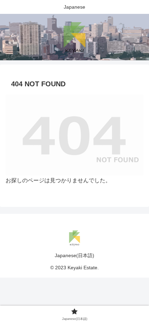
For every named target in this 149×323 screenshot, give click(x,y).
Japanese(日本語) (74, 255)
